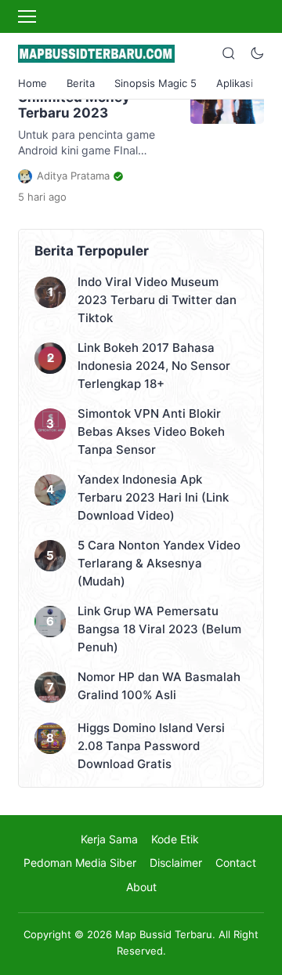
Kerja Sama (109, 839)
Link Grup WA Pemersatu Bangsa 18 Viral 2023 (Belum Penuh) (159, 628)
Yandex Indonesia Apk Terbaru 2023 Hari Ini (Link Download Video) (153, 497)
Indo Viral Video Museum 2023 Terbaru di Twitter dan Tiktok (157, 299)
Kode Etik (175, 839)
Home (32, 83)
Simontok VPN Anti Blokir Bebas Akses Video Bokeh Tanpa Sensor (151, 431)
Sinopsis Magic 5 (155, 83)
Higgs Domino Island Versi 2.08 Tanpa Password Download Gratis (151, 745)
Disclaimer (176, 862)
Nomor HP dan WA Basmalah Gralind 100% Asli (159, 685)
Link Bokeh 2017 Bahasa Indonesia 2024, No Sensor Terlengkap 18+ (154, 365)
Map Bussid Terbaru (163, 934)
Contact (235, 862)
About (141, 886)
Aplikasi (234, 83)
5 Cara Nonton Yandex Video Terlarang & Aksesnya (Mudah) (159, 563)
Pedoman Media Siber (80, 862)
